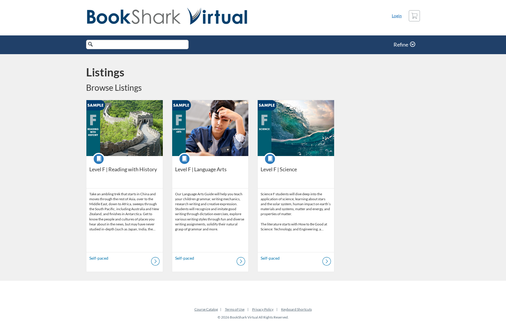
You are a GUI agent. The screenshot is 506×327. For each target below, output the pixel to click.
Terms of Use (235, 309)
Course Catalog (206, 309)
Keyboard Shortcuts (296, 309)
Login (397, 15)
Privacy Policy (262, 309)
